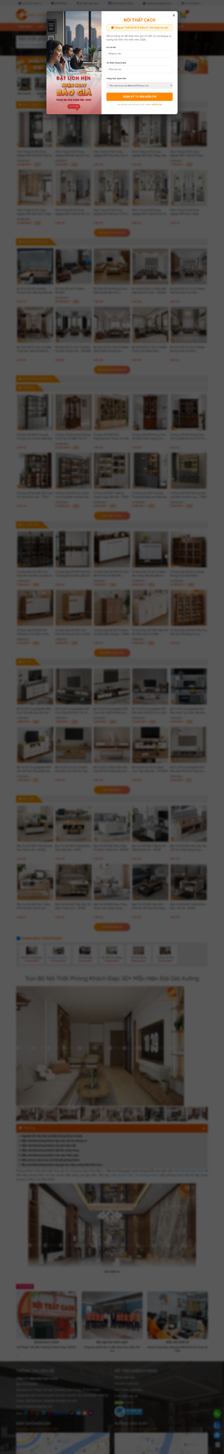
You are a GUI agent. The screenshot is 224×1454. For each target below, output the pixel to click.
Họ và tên (111, 47)
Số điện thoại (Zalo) (116, 63)
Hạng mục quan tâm (116, 78)
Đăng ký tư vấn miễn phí (139, 96)
